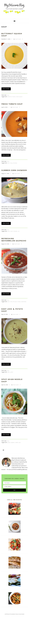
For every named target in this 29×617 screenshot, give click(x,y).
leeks (9, 372)
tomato (19, 301)
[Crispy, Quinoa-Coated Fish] (14, 514)
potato (11, 372)
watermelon (23, 301)
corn (18, 231)
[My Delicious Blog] (14, 16)
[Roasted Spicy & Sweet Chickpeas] (14, 604)
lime (11, 301)
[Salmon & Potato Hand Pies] (14, 568)
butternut (10, 96)
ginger (9, 442)
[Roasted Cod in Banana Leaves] (14, 586)
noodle (16, 442)
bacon (9, 231)
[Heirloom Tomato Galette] (14, 550)
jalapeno (13, 442)
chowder (15, 231)
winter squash (19, 96)
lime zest (15, 301)
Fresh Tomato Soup (12, 104)
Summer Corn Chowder (14, 170)
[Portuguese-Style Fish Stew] (14, 532)
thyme (13, 96)
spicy (19, 442)
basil (9, 163)
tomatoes (15, 163)
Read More (6, 88)
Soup (8, 95)
